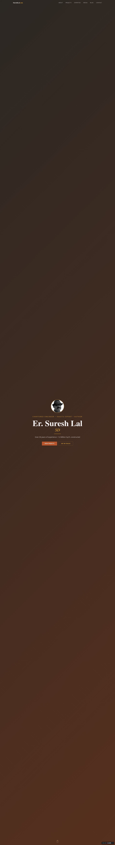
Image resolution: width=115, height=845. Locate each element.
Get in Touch (65, 443)
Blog (91, 2)
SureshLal (18, 3)
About (61, 2)
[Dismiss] (113, 843)
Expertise (77, 2)
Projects (69, 2)
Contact (99, 2)
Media (85, 2)
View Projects (49, 443)
